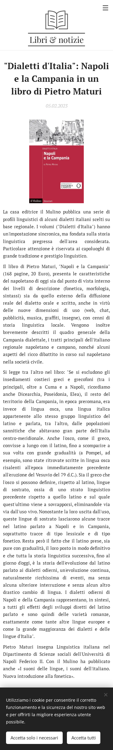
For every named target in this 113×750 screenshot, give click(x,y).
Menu (105, 8)
